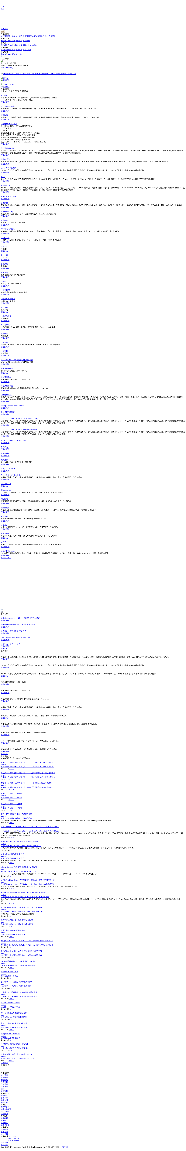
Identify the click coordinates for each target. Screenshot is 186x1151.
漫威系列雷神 (6, 377)
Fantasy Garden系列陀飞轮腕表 (12, 406)
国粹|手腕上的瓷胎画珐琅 (10, 1038)
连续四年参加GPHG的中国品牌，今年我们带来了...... (21, 846)
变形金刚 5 (5, 508)
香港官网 (65, 1147)
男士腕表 (11, 36)
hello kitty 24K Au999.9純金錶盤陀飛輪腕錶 (17, 360)
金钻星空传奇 (6, 484)
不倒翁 (3, 281)
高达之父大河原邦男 (8, 168)
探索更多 (4, 648)
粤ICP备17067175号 (53, 1147)
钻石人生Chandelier (8, 469)
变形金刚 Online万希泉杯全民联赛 (14, 1017)
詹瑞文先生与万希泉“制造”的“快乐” (14, 1027)
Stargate (8, 25)
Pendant (8, 23)
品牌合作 (4, 54)
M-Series (4, 525)
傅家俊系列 (5, 453)
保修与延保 (27, 50)
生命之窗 (4, 246)
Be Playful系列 (6, 395)
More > (11, 769)
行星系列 (4, 342)
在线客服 (4, 1142)
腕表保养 (11, 50)
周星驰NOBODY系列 (9, 124)
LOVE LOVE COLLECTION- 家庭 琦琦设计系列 (19, 429)
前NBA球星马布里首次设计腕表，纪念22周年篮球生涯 (22, 912)
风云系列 (4, 273)
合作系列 (26, 36)
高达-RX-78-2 (6, 490)
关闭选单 (4, 29)
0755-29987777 (14, 1136)
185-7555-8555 (13, 1138)
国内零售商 (5, 45)
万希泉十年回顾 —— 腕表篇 (11, 798)
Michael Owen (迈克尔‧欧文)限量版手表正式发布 (19, 871)
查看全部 (4, 1063)
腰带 (46, 36)
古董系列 (4, 351)
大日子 (3, 542)
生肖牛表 (4, 220)
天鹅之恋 (4, 255)
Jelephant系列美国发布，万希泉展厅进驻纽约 (18, 965)
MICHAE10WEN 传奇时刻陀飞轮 (13, 440)
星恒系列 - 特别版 (7, 148)
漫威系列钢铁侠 (7, 386)
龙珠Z (3, 177)
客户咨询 (11, 54)
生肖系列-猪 (5, 290)
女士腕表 (19, 36)
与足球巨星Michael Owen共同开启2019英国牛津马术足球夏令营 (25, 897)
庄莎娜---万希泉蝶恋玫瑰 (10, 1007)
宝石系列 (40, 36)
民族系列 (33, 36)
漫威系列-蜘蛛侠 (7, 368)
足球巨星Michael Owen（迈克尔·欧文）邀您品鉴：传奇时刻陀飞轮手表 (28, 884)
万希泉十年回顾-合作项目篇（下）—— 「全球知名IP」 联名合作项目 (27, 767)
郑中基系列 (5, 447)
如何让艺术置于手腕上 (9, 976)
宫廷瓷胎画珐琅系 (8, 229)
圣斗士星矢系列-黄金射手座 (11, 475)
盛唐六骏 (4, 203)
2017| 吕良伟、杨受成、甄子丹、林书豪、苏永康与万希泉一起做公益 (27, 945)
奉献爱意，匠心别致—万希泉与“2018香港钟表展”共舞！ (22, 955)
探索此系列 (5, 102)
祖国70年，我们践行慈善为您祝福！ (14, 1048)
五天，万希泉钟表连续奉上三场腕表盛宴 (16, 818)
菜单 (2, 6)
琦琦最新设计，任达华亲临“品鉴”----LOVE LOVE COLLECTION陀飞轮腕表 (30, 831)
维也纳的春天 (6, 316)
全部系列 (4, 36)
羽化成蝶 (4, 264)
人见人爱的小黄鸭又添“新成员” (13, 858)
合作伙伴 (11, 41)
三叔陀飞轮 (5, 238)
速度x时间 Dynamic (8, 551)
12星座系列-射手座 (8, 299)
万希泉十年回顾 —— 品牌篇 (11, 808)
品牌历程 (26, 41)
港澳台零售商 (15, 45)
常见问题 (4, 50)
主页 (3, 31)
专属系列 (52, 36)
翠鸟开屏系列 (6, 325)
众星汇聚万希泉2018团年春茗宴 (13, 934)
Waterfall (8, 21)
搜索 (2, 9)
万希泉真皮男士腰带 (8, 196)
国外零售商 (25, 45)
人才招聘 (19, 54)
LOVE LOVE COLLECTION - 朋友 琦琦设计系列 (19, 418)
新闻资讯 (4, 41)
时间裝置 (4, 95)
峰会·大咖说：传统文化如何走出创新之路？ (17, 1058)
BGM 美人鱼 (5, 185)
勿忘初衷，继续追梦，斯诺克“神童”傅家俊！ (18, 924)
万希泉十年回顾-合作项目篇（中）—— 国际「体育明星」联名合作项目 (28, 777)
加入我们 (33, 45)
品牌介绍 (19, 41)
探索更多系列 (6, 558)
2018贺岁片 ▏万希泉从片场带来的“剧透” (16, 986)
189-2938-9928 (13, 1140)
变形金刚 (4, 516)
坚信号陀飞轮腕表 (8, 412)
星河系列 (4, 307)
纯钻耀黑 (4, 499)
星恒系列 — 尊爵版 (8, 106)
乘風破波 (4, 334)
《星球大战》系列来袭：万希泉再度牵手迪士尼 (19, 996)
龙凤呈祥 (4, 460)
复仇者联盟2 (5, 533)
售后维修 (19, 50)
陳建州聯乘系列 (7, 212)
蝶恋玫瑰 (4, 115)
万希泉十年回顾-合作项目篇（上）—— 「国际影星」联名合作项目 (26, 787)
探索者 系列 (5, 159)
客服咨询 (4, 1132)
